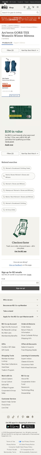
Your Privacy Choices (28, 441)
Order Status (26, 327)
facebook (18, 416)
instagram (8, 416)
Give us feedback (15, 265)
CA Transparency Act (27, 449)
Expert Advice (19, 43)
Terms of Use (10, 441)
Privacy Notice (11, 444)
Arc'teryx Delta (10, 210)
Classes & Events (27, 361)
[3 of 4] (11, 75)
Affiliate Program (8, 387)
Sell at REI (5, 384)
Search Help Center (9, 402)
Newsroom (25, 387)
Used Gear (5, 367)
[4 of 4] (12, 75)
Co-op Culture (7, 382)
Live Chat (5, 408)
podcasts (32, 416)
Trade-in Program (8, 370)
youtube (27, 416)
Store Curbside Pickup (29, 335)
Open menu (38, 7)
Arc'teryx (4, 25)
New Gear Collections (9, 364)
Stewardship (25, 393)
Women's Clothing (13, 25)
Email (3, 279)
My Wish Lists (6, 333)
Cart (33, 7)
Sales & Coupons (27, 347)
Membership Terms (10, 452)
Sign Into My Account (10, 327)
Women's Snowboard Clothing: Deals (18, 168)
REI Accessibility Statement (28, 452)
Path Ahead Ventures (29, 367)
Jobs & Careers (7, 379)
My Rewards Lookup (9, 330)
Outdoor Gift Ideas (8, 347)
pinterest (23, 416)
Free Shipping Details (29, 350)
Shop (11, 7)
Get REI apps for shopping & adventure (20, 422)
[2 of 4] (10, 75)
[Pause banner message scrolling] (38, 18)
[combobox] (20, 12)
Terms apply (9, 142)
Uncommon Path (27, 364)
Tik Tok (13, 416)
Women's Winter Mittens (8, 28)
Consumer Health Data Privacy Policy (20, 447)
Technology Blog (27, 390)
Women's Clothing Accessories (10, 27)
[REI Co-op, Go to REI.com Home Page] (4, 7)
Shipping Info (26, 338)
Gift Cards (5, 350)
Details (29, 275)
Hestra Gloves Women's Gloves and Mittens (17, 176)
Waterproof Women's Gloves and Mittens (19, 190)
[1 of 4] (9, 75)
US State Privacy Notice (26, 444)
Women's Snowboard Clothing (16, 203)
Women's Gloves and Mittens (29, 27)
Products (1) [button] (7, 43)
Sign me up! (20, 288)
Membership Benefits (9, 336)
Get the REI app (21, 251)
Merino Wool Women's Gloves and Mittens (19, 197)
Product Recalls (12, 449)
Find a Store (6, 405)
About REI (25, 379)
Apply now (9, 145)
